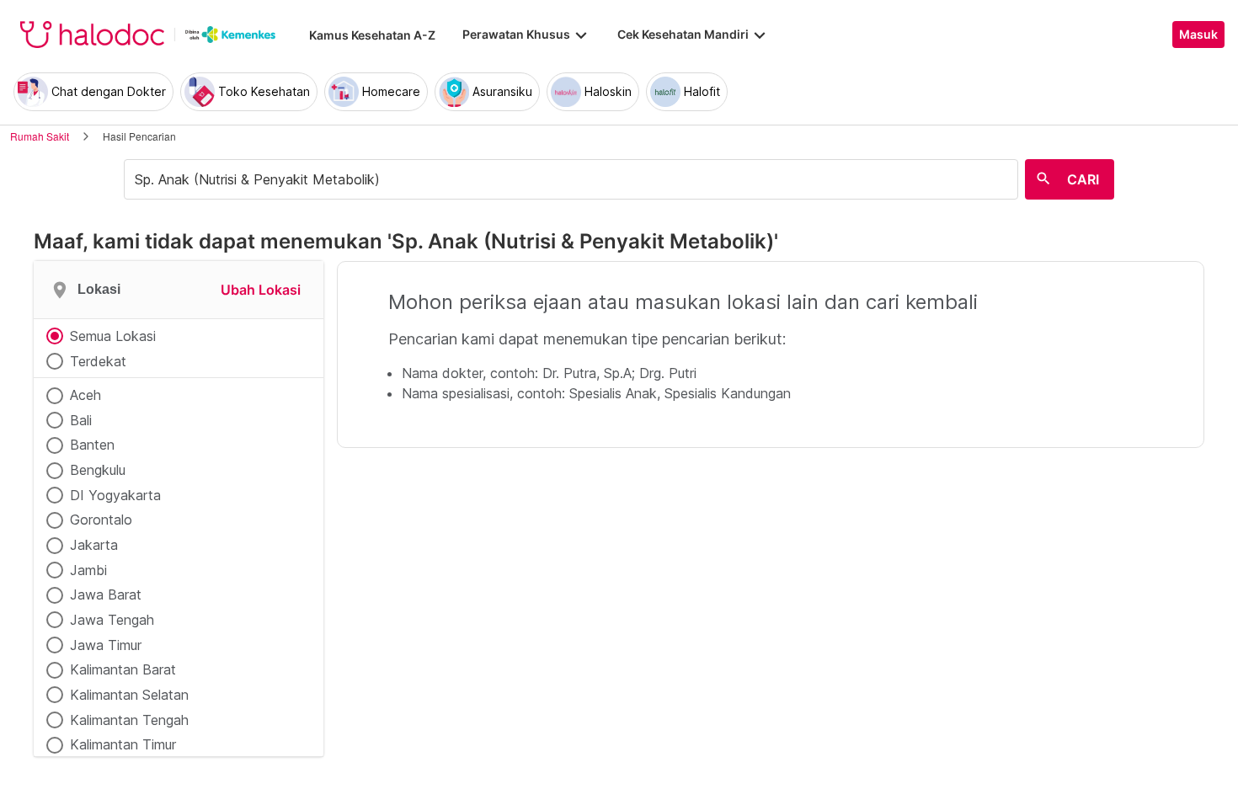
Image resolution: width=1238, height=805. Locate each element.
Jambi (88, 570)
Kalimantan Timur (123, 744)
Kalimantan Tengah (129, 720)
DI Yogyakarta (115, 495)
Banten (92, 444)
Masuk (1198, 34)
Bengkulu (97, 469)
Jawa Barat (105, 594)
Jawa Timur (105, 645)
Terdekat (98, 361)
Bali (81, 420)
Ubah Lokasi (261, 289)
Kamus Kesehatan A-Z (372, 35)
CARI (1083, 179)
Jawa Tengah (112, 619)
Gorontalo (101, 519)
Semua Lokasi (113, 336)
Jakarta (94, 544)
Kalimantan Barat (123, 669)
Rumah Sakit (39, 136)
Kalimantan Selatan (129, 694)
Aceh (85, 394)
